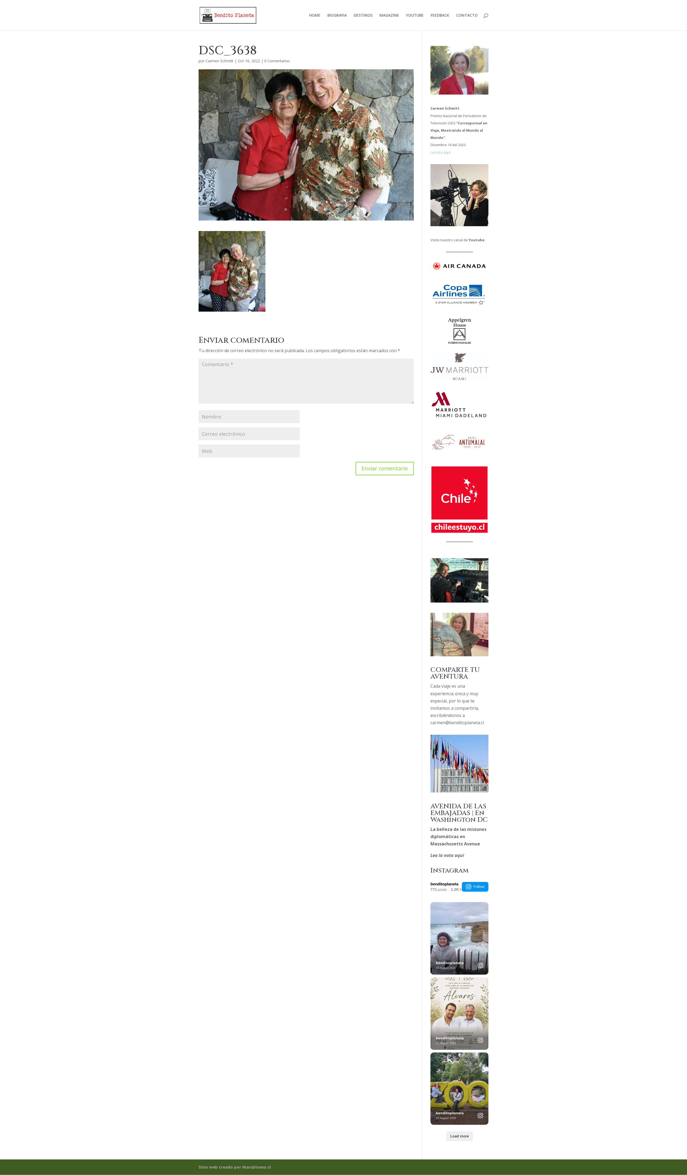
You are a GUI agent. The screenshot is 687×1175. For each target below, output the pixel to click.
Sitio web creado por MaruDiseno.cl (235, 1167)
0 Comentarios (277, 60)
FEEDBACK (440, 15)
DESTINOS (363, 15)
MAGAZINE (389, 15)
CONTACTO (467, 15)
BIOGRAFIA (337, 15)
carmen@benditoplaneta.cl (457, 723)
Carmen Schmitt (219, 60)
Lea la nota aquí (447, 855)
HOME (314, 15)
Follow (478, 886)
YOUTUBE (415, 15)
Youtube (476, 239)
